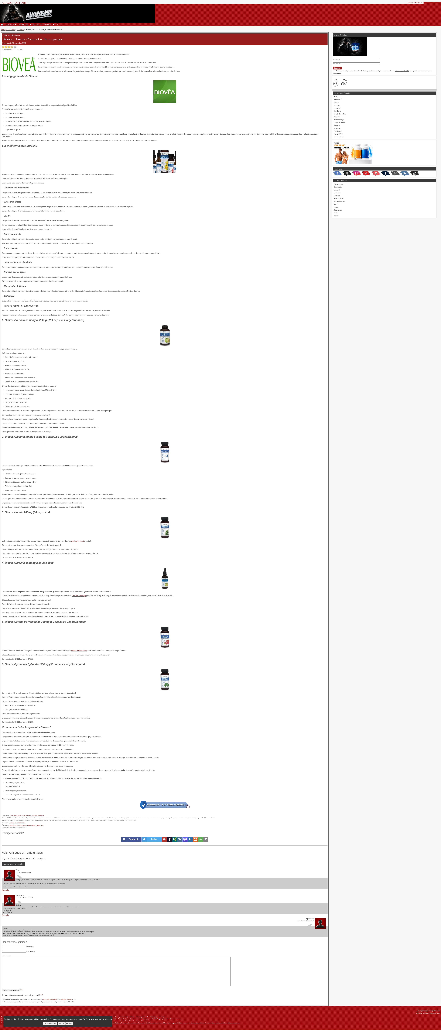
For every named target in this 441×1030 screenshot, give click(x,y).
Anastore (337, 117)
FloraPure (337, 108)
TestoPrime (337, 131)
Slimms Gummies (340, 201)
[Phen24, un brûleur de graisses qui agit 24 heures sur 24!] (353, 163)
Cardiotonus (338, 210)
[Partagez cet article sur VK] (179, 841)
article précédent (77, 541)
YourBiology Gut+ (340, 114)
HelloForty (337, 111)
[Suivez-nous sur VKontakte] (405, 173)
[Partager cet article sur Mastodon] (185, 841)
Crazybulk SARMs (340, 122)
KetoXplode (338, 187)
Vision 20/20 (338, 134)
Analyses (20, 29)
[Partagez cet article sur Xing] (174, 841)
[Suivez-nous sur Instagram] (356, 173)
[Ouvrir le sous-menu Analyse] (30, 24)
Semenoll (337, 125)
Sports (42, 825)
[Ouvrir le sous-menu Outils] (53, 24)
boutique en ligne (18, 825)
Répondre (5, 890)
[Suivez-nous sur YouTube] (366, 173)
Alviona (336, 213)
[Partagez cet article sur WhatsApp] (200, 841)
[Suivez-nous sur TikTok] (414, 173)
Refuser (61, 1023)
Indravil (336, 216)
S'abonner (337, 68)
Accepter (69, 1023)
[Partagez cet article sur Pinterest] (164, 841)
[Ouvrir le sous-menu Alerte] (15, 24)
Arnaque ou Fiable (15, 2)
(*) (21, 989)
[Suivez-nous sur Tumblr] (385, 173)
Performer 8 (338, 99)
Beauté (11, 825)
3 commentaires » (20, 823)
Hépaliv (336, 102)
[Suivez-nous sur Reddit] (395, 173)
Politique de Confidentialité (433, 1012)
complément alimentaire (29, 825)
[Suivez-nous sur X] (347, 173)
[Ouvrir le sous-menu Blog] (41, 24)
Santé (38, 825)
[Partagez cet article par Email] (205, 841)
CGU (417, 1013)
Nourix (336, 204)
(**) (41, 994)
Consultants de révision (37, 815)
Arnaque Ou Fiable (8, 29)
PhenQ (336, 97)
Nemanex (337, 195)
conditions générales (66, 999)
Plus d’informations (50, 1023)
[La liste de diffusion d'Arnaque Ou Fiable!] (350, 55)
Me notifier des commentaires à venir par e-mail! (23, 995)
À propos (425, 1013)
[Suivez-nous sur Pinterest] (376, 173)
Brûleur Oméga (339, 119)
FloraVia (336, 105)
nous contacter (235, 1023)
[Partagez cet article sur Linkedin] (190, 841)
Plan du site (437, 1013)
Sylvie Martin (13, 815)
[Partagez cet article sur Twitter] (151, 841)
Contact (431, 1013)
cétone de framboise (79, 651)
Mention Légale (420, 1012)
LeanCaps (337, 193)
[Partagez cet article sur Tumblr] (169, 841)
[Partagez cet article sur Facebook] (131, 841)
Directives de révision (24, 815)
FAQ (421, 1013)
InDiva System (338, 198)
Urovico (336, 207)
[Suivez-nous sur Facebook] (337, 173)
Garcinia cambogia (79, 596)
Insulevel (337, 190)
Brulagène (337, 128)
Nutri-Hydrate (338, 137)
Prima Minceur (339, 184)
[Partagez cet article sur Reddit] (195, 841)
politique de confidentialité (50, 999)
